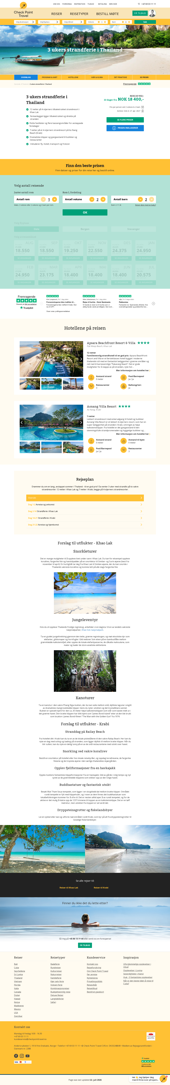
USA (16, 1012)
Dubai (17, 995)
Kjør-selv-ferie (57, 981)
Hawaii (17, 998)
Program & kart (49, 77)
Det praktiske (120, 77)
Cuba (16, 967)
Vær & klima (97, 77)
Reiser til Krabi (101, 887)
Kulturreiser (56, 971)
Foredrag (67, 4)
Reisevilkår (92, 985)
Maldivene (19, 1005)
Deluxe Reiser (57, 995)
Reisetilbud (92, 988)
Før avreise (92, 974)
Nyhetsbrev (92, 978)
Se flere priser (125, 119)
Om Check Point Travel (97, 971)
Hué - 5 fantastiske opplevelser (137, 977)
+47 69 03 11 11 (149, 4)
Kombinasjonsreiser (60, 988)
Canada (17, 991)
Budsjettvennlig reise (60, 991)
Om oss (56, 4)
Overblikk (26, 77)
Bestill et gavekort (95, 991)
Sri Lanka (18, 974)
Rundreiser (56, 967)
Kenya (17, 1002)
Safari (53, 1002)
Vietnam (18, 981)
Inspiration (79, 4)
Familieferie (56, 978)
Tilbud (90, 4)
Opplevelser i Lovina (132, 970)
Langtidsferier (57, 998)
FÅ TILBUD (85, 945)
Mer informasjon (132, 370)
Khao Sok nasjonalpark (92, 630)
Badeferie (55, 964)
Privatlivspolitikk (94, 981)
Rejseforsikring (94, 967)
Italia (16, 988)
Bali (16, 964)
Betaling (102, 4)
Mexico (17, 1009)
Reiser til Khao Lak (69, 887)
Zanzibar (18, 1016)
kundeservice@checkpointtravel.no (30, 1039)
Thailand (18, 978)
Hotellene (73, 77)
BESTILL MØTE (107, 13)
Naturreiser (56, 974)
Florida (17, 985)
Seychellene (19, 971)
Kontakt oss (92, 964)
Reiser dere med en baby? (145, 205)
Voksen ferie (56, 985)
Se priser (144, 77)
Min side (113, 4)
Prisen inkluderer (127, 128)
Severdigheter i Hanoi (133, 973)
